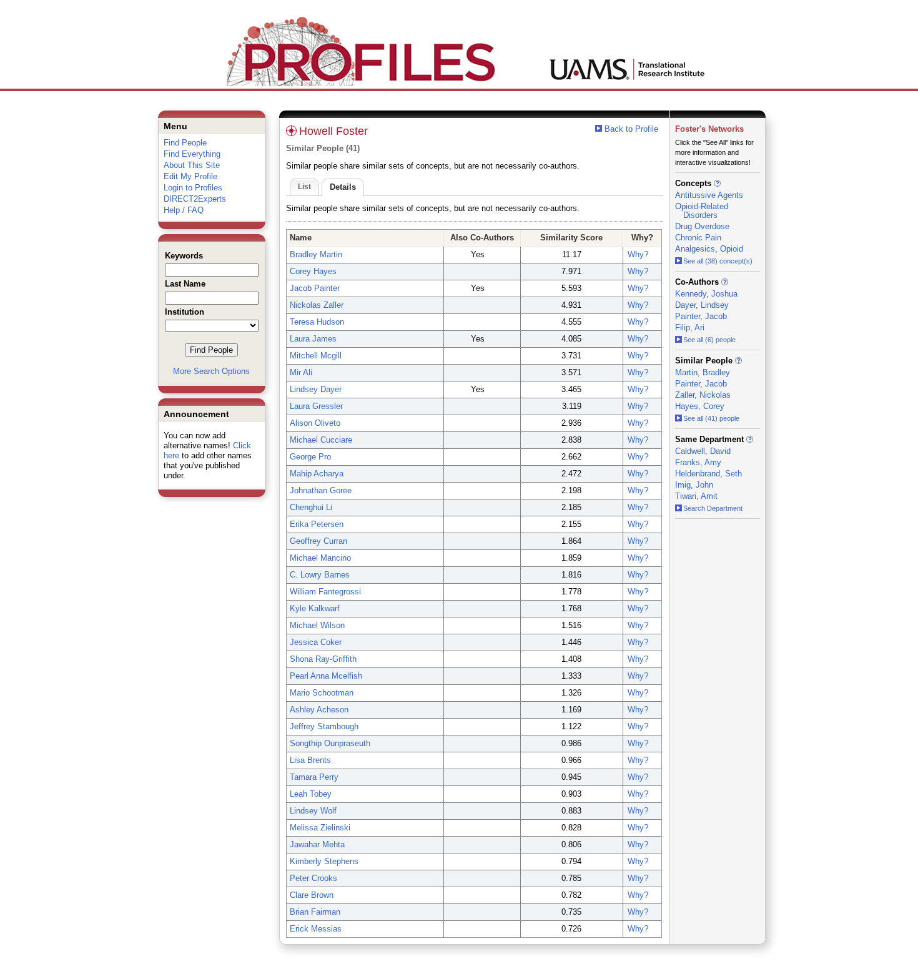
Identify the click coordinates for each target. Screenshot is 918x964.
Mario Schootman (321, 692)
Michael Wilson (317, 625)
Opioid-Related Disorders (701, 211)
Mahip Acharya (316, 473)
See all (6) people (709, 339)
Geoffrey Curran (318, 541)
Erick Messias (316, 928)
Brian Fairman (315, 912)
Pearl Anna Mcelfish (326, 676)
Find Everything (192, 154)
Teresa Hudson (317, 322)
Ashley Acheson (319, 709)
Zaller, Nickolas (703, 395)
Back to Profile (631, 129)
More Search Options (211, 371)
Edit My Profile (190, 176)
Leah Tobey (311, 794)
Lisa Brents (310, 760)
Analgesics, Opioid (709, 248)
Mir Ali (301, 372)
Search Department (713, 508)
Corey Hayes (313, 271)
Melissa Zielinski (320, 827)
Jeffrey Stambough (324, 726)
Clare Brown (311, 895)
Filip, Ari (689, 327)
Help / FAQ (184, 210)
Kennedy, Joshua (706, 293)
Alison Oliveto (315, 423)
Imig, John (694, 484)
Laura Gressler (316, 406)
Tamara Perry (314, 777)
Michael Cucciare (321, 440)
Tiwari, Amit (696, 496)
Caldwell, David (703, 451)
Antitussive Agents (709, 195)
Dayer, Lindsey (702, 305)
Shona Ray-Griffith (323, 659)
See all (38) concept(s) (718, 261)
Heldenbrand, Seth (708, 473)
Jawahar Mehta (317, 844)
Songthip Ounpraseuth (330, 743)
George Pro (310, 456)
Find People (185, 142)
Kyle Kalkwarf (315, 608)
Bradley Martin (316, 254)
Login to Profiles (193, 187)
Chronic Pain (698, 237)
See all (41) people (711, 418)
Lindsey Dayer (316, 389)
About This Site (192, 165)
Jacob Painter (315, 288)
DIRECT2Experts (195, 199)
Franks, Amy (698, 462)
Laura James (313, 338)
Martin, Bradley (702, 372)
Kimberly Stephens (324, 861)
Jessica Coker (316, 642)
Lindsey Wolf (313, 810)
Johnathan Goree (321, 490)
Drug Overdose (702, 226)
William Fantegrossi (325, 591)
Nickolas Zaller (316, 305)
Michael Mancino (320, 558)
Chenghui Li (311, 507)
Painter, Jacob (701, 316)
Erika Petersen (316, 524)
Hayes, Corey (699, 406)
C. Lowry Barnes (320, 574)
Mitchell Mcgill (316, 355)
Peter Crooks (313, 878)
